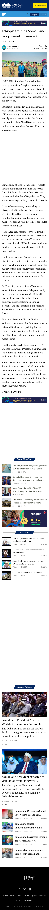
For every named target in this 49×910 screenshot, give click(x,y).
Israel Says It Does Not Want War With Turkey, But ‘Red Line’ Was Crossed (27, 490)
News (12, 896)
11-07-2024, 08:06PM (40, 49)
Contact (18, 900)
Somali (43, 15)
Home (5, 896)
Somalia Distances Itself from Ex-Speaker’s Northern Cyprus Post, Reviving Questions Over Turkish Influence (28, 479)
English (34, 15)
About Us (42, 896)
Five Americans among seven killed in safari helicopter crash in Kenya (30, 501)
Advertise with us (40, 6)
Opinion (34, 896)
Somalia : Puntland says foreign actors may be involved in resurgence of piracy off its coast (30, 467)
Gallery (26, 896)
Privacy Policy (29, 900)
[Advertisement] (24, 156)
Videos (19, 896)
